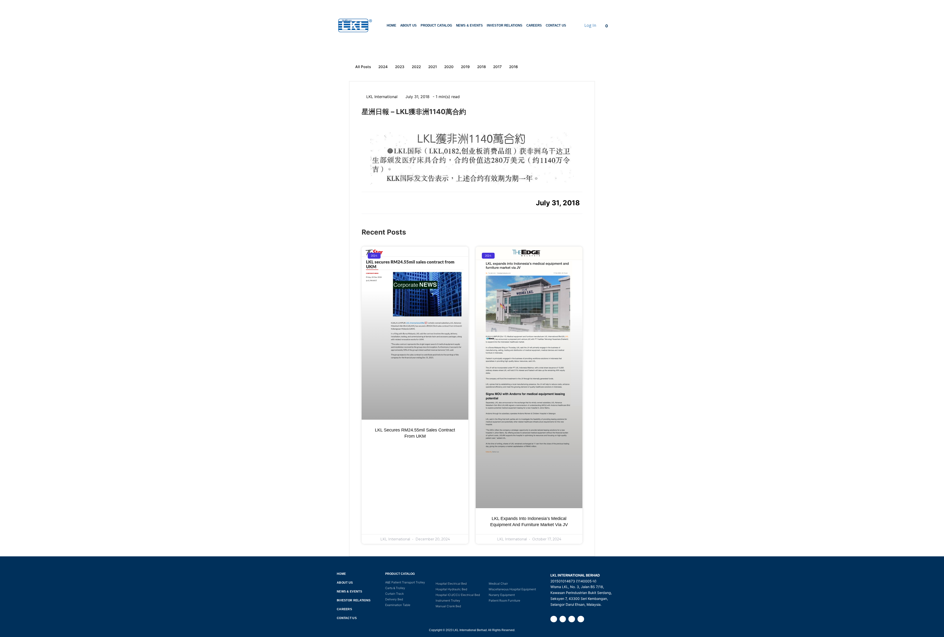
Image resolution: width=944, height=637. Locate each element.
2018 (481, 66)
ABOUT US (408, 25)
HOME (391, 25)
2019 (465, 66)
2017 (497, 66)
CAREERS (534, 25)
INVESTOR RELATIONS (504, 25)
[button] (367, 202)
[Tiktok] (580, 619)
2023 (399, 66)
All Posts (363, 66)
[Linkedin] (571, 619)
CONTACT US (556, 25)
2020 (449, 66)
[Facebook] (553, 619)
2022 (416, 66)
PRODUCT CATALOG (436, 25)
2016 (513, 66)
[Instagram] (563, 619)
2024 (383, 66)
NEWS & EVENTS (469, 25)
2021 (432, 66)
